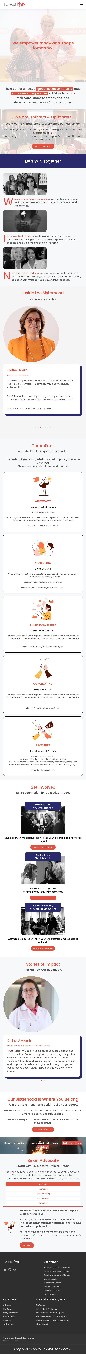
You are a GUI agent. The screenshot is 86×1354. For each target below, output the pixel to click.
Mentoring (7, 1309)
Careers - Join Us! (52, 1290)
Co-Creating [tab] (43, 1198)
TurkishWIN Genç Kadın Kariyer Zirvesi (52, 1320)
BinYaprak (40, 1305)
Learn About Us (50, 1279)
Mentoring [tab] (43, 1189)
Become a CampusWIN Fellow (57, 1271)
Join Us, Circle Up (43, 146)
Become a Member (43, 1129)
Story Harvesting (10, 1312)
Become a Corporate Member (57, 1275)
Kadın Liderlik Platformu (46, 1309)
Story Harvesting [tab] (43, 1193)
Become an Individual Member (57, 1267)
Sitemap (30, 1338)
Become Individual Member (43, 847)
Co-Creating (9, 1316)
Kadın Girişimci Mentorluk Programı (51, 1316)
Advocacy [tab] (43, 1184)
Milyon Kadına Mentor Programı (50, 1312)
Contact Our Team (52, 1286)
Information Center (52, 1282)
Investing (7, 1320)
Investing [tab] (43, 1203)
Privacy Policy (20, 1338)
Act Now (27, 1245)
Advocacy (7, 1305)
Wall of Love (8, 1324)
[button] (81, 4)
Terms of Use (8, 1338)
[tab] (35, 427)
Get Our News (50, 1294)
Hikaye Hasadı (42, 1324)
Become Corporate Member (43, 898)
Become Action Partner (43, 948)
